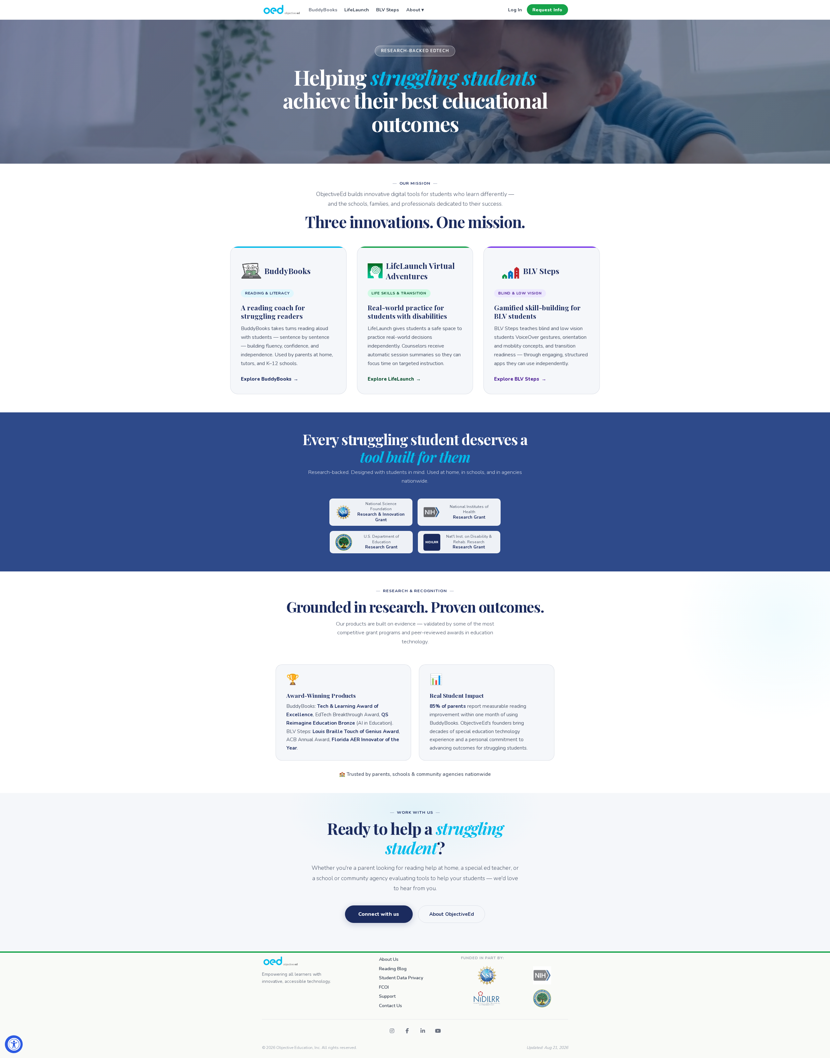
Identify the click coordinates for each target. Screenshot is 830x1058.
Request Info (547, 10)
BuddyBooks (323, 9)
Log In (515, 10)
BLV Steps (387, 9)
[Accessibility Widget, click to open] (14, 1044)
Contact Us (390, 1006)
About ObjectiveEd (451, 914)
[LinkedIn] (423, 1031)
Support (387, 996)
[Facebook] (407, 1031)
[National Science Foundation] (487, 975)
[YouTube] (438, 1031)
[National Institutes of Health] (542, 975)
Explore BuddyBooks (266, 379)
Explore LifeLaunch (391, 379)
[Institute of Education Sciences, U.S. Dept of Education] (542, 998)
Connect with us (378, 914)
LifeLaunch (356, 9)
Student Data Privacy (401, 978)
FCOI (384, 987)
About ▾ (415, 9)
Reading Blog (393, 969)
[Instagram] (392, 1031)
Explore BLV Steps (516, 379)
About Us (388, 959)
